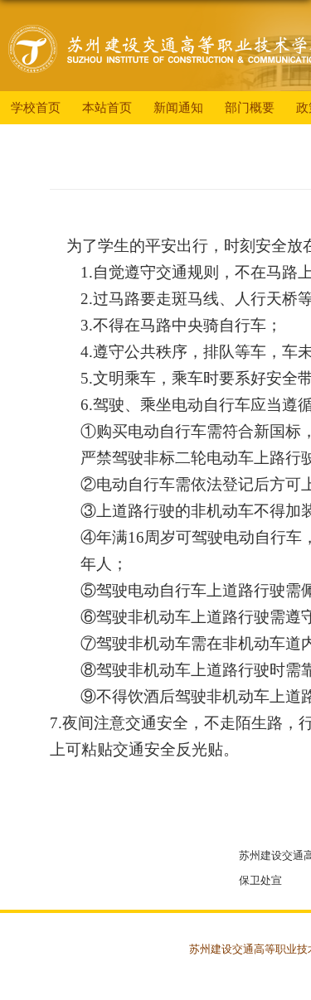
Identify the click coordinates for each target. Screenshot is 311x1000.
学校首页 (36, 107)
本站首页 (107, 107)
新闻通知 (178, 107)
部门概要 (250, 107)
